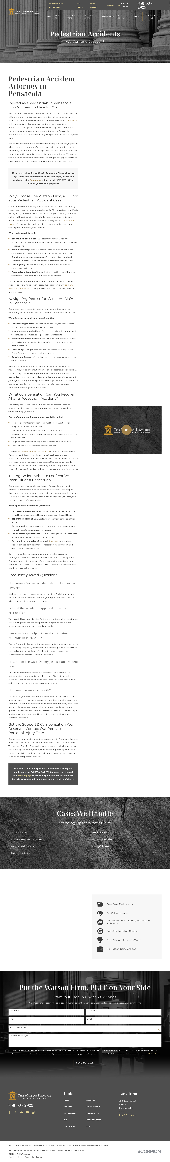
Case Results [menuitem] (122, 17)
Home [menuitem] (48, 17)
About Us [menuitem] (57, 17)
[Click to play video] (126, 430)
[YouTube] (27, 1112)
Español (110, 5)
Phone (12, 1019)
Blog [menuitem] (136, 17)
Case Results (92, 1113)
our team (73, 120)
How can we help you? (19, 1036)
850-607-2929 (145, 5)
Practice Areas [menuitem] (71, 17)
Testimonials (70, 1113)
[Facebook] (9, 1112)
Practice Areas (93, 1107)
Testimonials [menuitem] (108, 17)
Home (66, 1100)
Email (89, 1019)
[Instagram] (33, 1112)
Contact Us (152, 16)
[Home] (23, 11)
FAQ (119, 5)
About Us (90, 1100)
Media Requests (93, 1120)
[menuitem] (12, 1157)
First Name (14, 1011)
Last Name (92, 1011)
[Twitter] (15, 1112)
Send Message (85, 1063)
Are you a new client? (19, 1027)
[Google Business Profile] (21, 1112)
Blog (66, 1120)
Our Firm (68, 1107)
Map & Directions (127, 1115)
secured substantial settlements (34, 451)
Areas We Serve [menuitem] (88, 17)
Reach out (54, 541)
